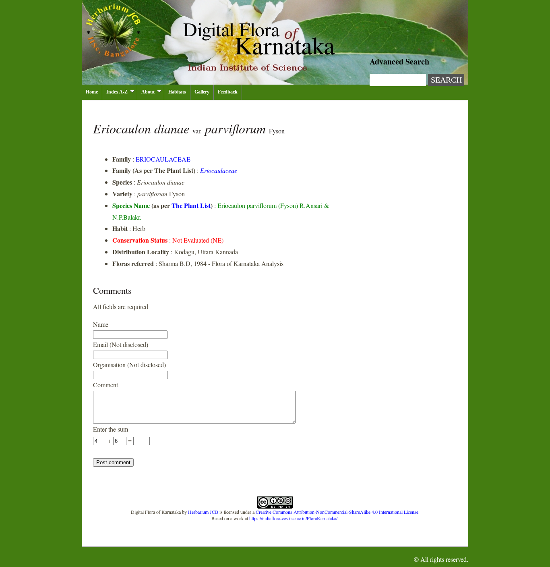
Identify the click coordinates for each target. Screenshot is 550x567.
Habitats (177, 92)
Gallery (201, 92)
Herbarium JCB (203, 512)
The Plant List (191, 205)
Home (92, 92)
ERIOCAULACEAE (163, 159)
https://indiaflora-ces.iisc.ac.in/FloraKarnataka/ (293, 518)
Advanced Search (399, 61)
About (148, 92)
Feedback (228, 92)
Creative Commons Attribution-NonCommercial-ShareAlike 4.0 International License (337, 512)
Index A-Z (117, 92)
